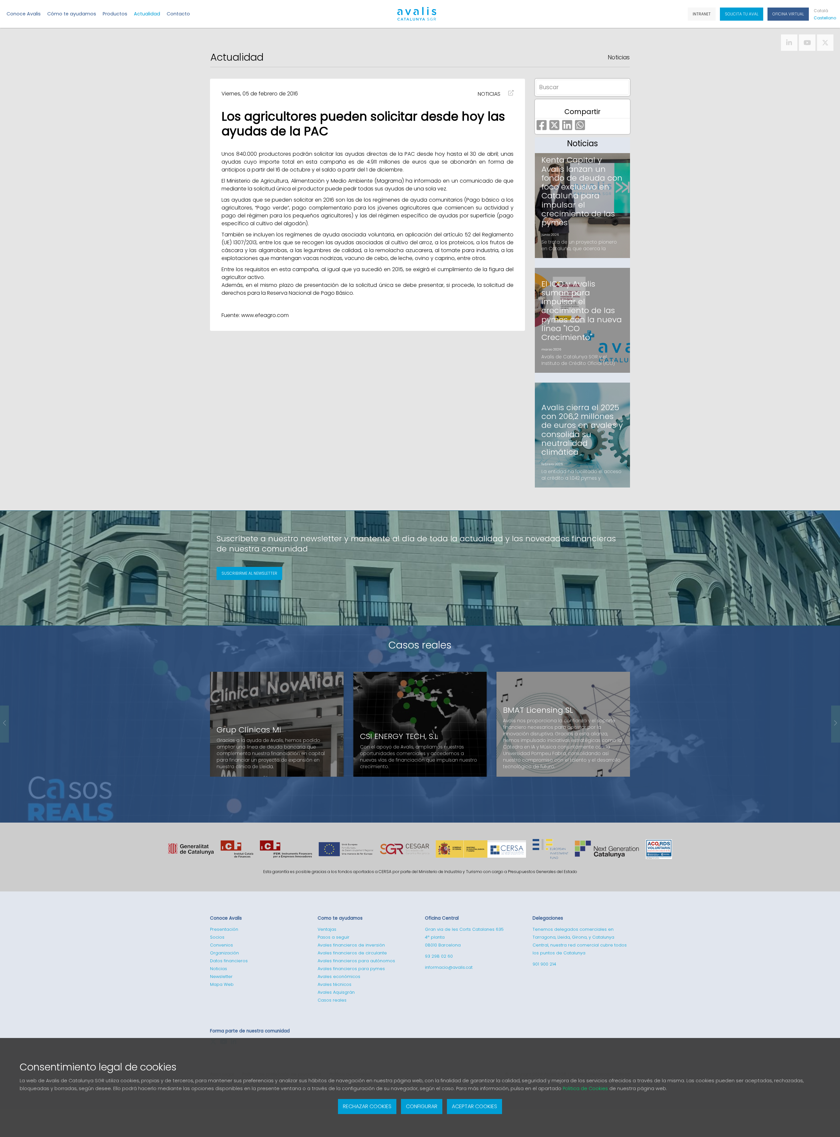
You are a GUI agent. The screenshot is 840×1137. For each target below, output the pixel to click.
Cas (823, 18)
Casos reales (420, 645)
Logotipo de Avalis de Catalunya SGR (416, 17)
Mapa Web (222, 984)
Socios (217, 937)
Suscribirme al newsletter (249, 573)
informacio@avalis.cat (448, 967)
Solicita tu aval (741, 14)
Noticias (619, 57)
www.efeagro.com (265, 315)
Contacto (178, 13)
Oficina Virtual (788, 14)
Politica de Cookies (585, 1088)
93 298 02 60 (439, 956)
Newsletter (221, 976)
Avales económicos (339, 976)
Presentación (224, 929)
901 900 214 (544, 964)
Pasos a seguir (333, 937)
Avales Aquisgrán (336, 992)
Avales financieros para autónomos (356, 961)
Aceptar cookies (474, 1106)
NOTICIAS (489, 94)
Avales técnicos (334, 984)
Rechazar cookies (367, 1106)
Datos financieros (229, 961)
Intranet (702, 14)
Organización (224, 953)
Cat (821, 10)
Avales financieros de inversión (351, 945)
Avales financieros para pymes (351, 968)
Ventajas (327, 929)
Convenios (221, 945)
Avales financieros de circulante (352, 953)
